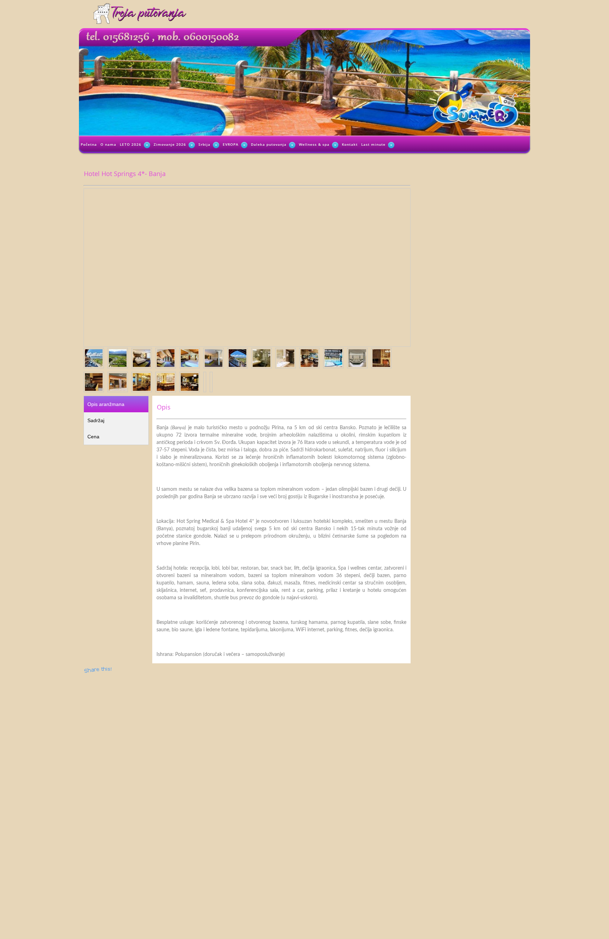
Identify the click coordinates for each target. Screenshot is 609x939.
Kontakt (350, 144)
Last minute (373, 144)
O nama (108, 144)
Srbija (204, 144)
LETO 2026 (130, 144)
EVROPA (231, 144)
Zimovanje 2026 (170, 144)
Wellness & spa (314, 144)
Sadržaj (95, 420)
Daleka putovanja (269, 144)
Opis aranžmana (105, 404)
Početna (89, 144)
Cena (93, 436)
